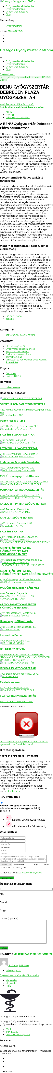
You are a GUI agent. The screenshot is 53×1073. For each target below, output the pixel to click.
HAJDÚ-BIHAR (13, 376)
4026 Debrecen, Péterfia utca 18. (17, 104)
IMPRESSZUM (13, 1032)
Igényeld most (7, 878)
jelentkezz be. (14, 791)
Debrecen (36, 77)
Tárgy (3, 910)
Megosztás (11, 980)
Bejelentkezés (7, 74)
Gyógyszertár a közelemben (20, 6)
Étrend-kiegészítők (15, 346)
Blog (8, 14)
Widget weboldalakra (17, 11)
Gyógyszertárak (14, 26)
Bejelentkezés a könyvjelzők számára (19, 975)
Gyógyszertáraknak (16, 9)
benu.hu (10, 319)
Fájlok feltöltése (42, 864)
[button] (26, 1071)
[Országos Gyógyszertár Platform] (18, 1)
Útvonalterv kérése (10, 387)
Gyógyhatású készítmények (20, 349)
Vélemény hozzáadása (18, 117)
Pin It (8, 985)
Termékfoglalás (14, 357)
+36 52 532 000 (14, 316)
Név (2, 894)
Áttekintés (11, 112)
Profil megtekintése (18, 965)
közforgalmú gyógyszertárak (15, 77)
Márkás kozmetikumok (17, 351)
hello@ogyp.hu (15, 31)
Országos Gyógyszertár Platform (26, 50)
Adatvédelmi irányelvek (29, 872)
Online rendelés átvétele (18, 354)
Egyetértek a (22, 872)
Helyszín (10, 114)
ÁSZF (9, 1029)
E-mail (3, 902)
